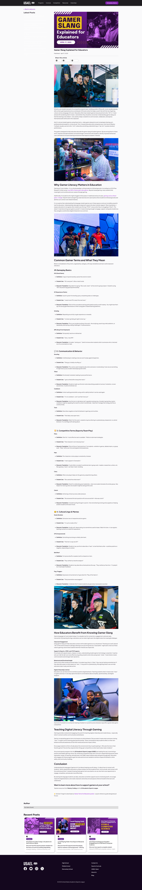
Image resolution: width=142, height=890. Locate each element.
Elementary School (67, 869)
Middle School (66, 866)
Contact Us (94, 863)
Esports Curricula (96, 866)
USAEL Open (95, 869)
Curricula (48, 2)
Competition (56, 2)
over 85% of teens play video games (78, 190)
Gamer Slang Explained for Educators (33, 45)
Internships (74, 2)
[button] (41, 2)
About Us (94, 872)
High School (65, 863)
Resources (65, 2)
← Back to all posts (29, 9)
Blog (92, 875)
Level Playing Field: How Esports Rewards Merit (35, 20)
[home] (29, 3)
